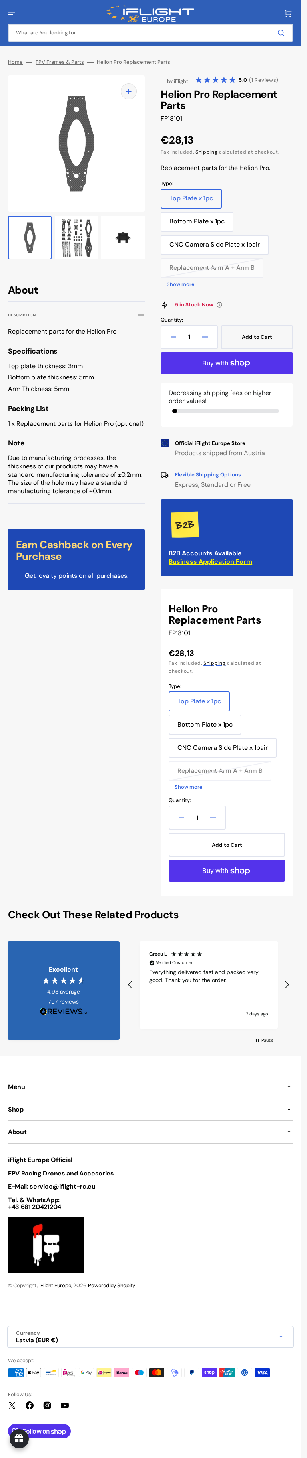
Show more (181, 284)
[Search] (282, 32)
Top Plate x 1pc (195, 201)
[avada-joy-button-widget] (19, 1438)
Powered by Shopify (111, 1285)
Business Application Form (210, 561)
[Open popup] (219, 305)
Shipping (206, 152)
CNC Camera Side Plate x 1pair (214, 247)
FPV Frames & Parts (60, 62)
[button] (11, 13)
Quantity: (172, 320)
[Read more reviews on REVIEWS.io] (64, 1012)
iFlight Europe (55, 1285)
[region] (208, 985)
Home (15, 62)
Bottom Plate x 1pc (200, 224)
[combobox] (150, 33)
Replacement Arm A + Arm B (212, 270)
